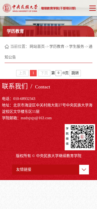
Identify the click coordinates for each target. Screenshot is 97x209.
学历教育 (56, 46)
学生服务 (76, 46)
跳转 (75, 73)
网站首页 (37, 46)
